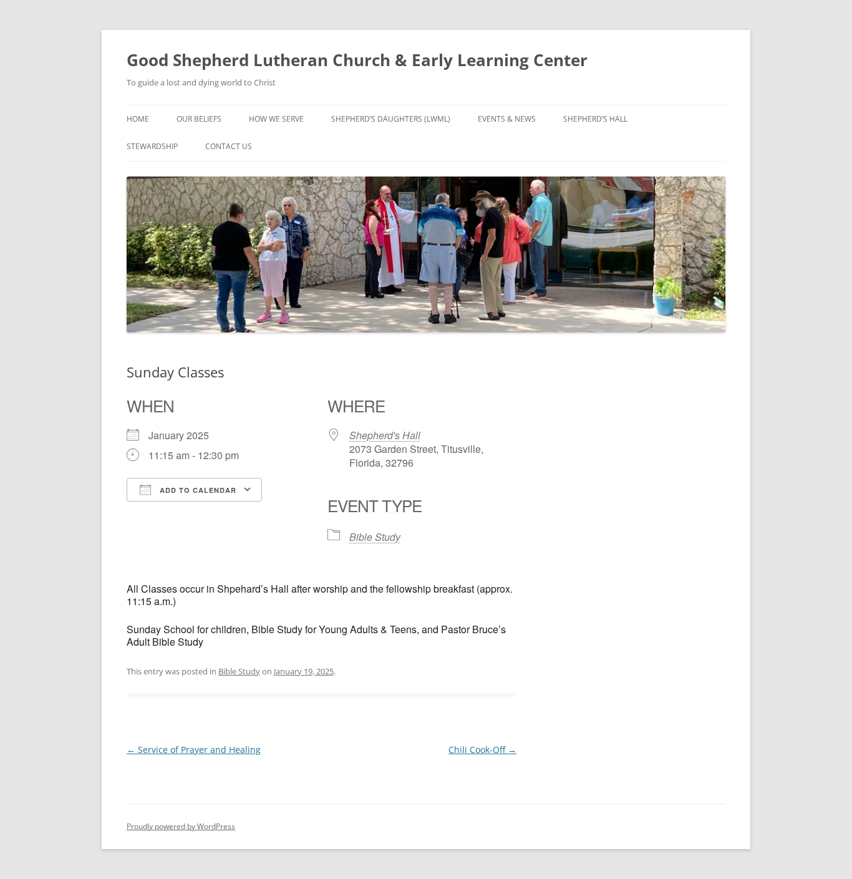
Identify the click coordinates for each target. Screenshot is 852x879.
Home (138, 119)
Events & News (507, 119)
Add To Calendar (196, 490)
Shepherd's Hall (384, 435)
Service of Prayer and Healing (194, 749)
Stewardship (152, 146)
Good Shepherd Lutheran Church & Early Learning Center (357, 60)
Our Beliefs (199, 119)
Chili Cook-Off (482, 749)
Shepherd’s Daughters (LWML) (390, 119)
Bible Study (374, 537)
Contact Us (228, 146)
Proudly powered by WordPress (181, 826)
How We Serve (276, 119)
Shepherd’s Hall (595, 119)
